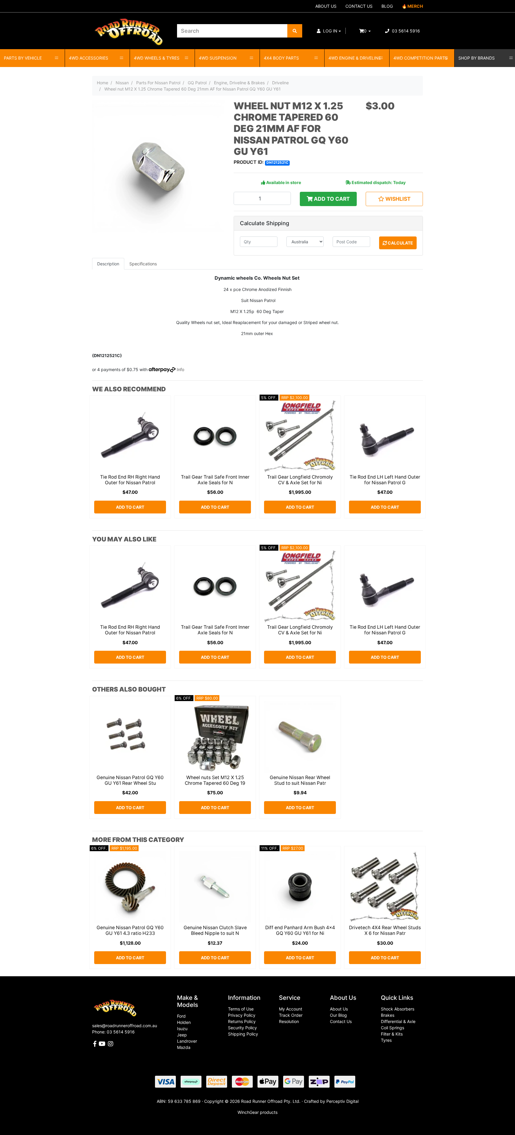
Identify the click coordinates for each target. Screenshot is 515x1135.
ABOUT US (325, 6)
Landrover (187, 1041)
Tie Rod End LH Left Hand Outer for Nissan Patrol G (385, 479)
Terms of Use (241, 1008)
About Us (339, 1008)
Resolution (289, 1021)
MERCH (415, 6)
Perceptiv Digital (342, 1101)
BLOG (387, 6)
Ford (181, 1016)
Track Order (291, 1015)
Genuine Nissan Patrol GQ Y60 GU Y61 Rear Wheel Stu (130, 780)
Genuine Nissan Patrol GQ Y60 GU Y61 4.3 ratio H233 (130, 930)
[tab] (108, 264)
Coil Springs (392, 1027)
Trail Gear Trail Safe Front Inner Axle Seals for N (215, 479)
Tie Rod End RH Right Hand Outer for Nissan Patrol (130, 479)
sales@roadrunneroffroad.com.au (124, 1025)
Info (180, 369)
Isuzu (182, 1028)
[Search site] (294, 31)
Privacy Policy (241, 1015)
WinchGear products (257, 1112)
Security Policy (242, 1027)
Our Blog (338, 1015)
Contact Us (341, 1021)
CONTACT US (359, 6)
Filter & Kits (392, 1033)
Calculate (400, 242)
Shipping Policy (243, 1033)
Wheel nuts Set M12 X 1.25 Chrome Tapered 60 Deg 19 (215, 780)
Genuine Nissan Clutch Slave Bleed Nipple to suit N (215, 930)
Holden (184, 1022)
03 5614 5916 (405, 30)
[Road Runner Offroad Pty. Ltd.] (130, 28)
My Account (290, 1008)
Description (108, 263)
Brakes (387, 1015)
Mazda (183, 1047)
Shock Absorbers (397, 1008)
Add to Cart (331, 199)
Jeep (182, 1034)
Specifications (143, 263)
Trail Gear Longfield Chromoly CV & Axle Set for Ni (300, 479)
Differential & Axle (398, 1021)
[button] (329, 31)
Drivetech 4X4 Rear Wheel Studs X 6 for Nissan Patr (385, 930)
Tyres (386, 1040)
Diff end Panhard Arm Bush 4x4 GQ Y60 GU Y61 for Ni (300, 930)
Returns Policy (242, 1021)
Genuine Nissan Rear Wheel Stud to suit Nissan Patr (300, 780)
